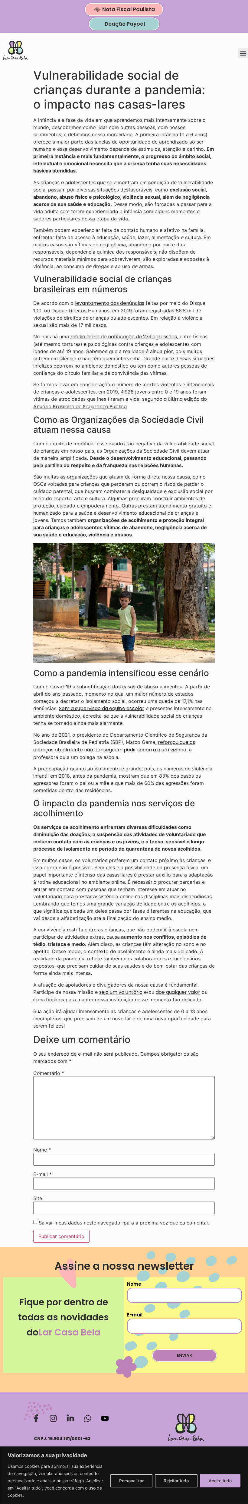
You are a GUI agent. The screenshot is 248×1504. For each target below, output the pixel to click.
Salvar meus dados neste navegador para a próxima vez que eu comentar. (124, 1222)
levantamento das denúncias (109, 303)
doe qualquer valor (178, 992)
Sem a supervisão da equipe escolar (101, 708)
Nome (42, 1149)
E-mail (42, 1174)
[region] (124, 1475)
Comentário (48, 1073)
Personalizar (131, 1480)
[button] (243, 53)
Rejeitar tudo (176, 1480)
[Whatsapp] (88, 1418)
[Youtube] (105, 1418)
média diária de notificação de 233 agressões (123, 336)
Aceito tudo (220, 1480)
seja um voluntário (120, 992)
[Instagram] (53, 1418)
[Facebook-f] (36, 1418)
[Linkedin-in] (70, 1418)
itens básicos (48, 999)
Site (37, 1198)
